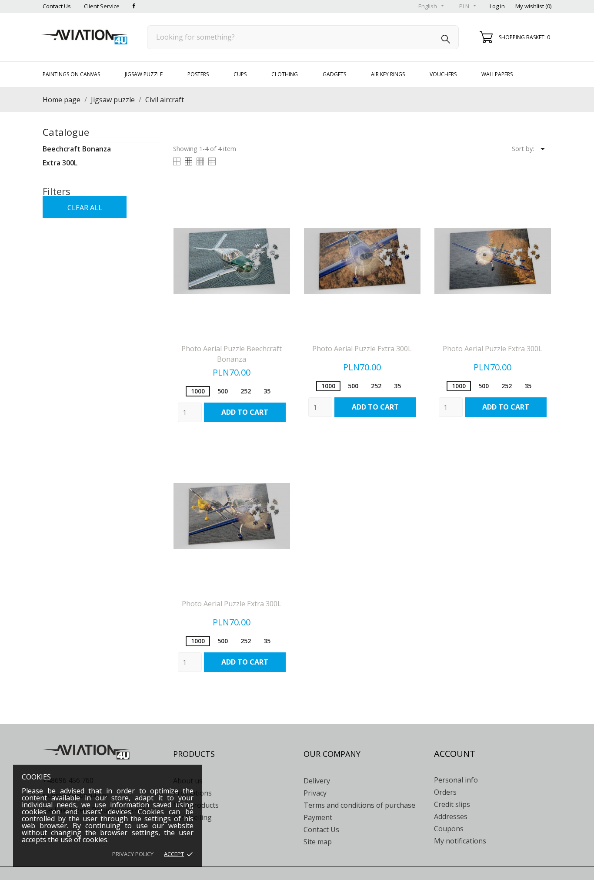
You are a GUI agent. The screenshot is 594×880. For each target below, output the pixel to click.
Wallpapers (497, 74)
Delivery (317, 781)
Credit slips (452, 804)
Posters (198, 74)
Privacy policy (133, 854)
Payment (318, 817)
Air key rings (388, 74)
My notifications (460, 841)
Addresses (450, 816)
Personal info (456, 780)
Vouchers (443, 74)
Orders (445, 792)
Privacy (315, 793)
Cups (240, 74)
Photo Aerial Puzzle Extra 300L (362, 348)
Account (454, 753)
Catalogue (66, 131)
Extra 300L (60, 163)
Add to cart (244, 412)
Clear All (84, 207)
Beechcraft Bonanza (77, 149)
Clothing (284, 74)
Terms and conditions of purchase (359, 805)
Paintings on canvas (71, 74)
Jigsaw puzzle (144, 74)
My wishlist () (533, 6)
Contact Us (57, 6)
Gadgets (334, 74)
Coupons (449, 828)
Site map (318, 841)
